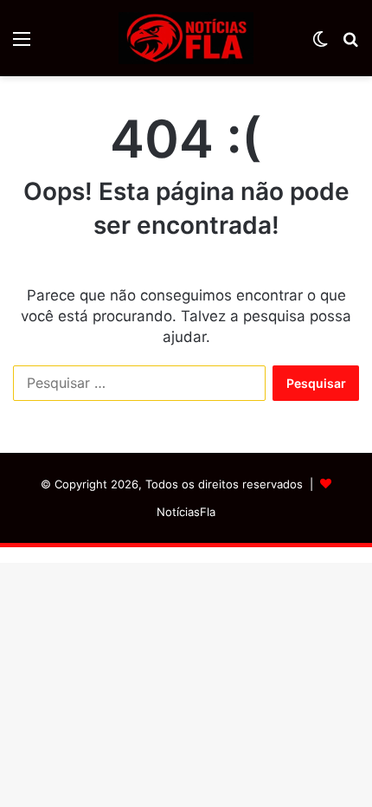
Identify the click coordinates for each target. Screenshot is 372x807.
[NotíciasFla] (186, 38)
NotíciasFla (186, 512)
